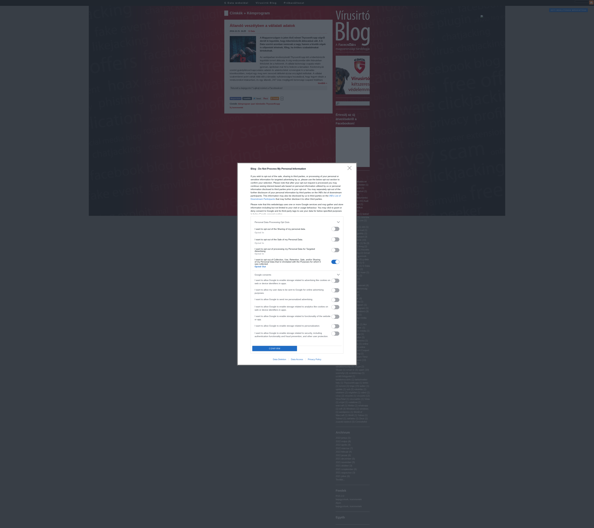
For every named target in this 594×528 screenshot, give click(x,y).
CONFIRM (274, 348)
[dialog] (297, 264)
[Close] (350, 169)
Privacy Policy (314, 359)
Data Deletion (279, 359)
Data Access (297, 359)
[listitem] (297, 222)
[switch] (335, 229)
